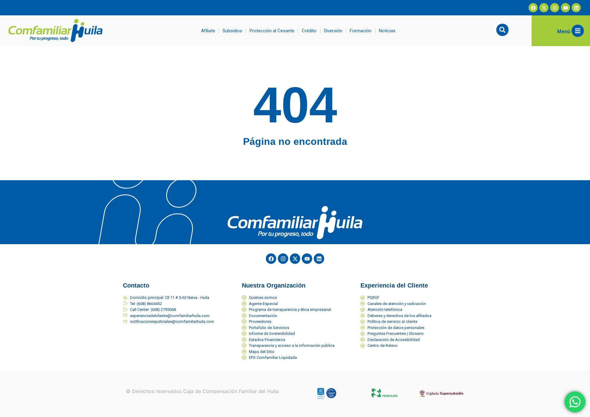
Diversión (333, 31)
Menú (563, 31)
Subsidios (232, 31)
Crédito (309, 31)
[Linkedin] (576, 7)
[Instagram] (554, 7)
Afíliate (208, 31)
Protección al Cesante (272, 31)
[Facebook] (533, 7)
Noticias (387, 31)
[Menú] (578, 31)
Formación (361, 31)
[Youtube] (565, 7)
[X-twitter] (544, 7)
